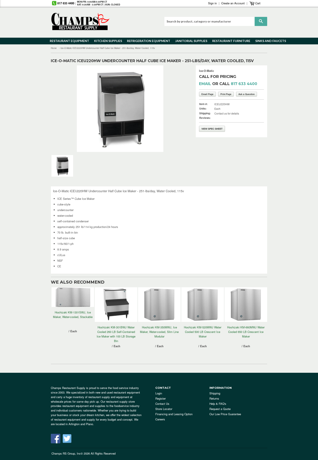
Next (179, 108)
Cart (257, 3)
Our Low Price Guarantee (225, 414)
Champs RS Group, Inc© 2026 (70, 453)
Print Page (225, 94)
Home (54, 48)
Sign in (212, 3)
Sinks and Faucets (269, 41)
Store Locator (163, 409)
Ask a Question (246, 94)
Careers (160, 419)
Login (158, 393)
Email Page (207, 94)
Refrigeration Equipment (146, 41)
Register (160, 398)
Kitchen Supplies (106, 41)
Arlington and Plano (81, 424)
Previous (61, 108)
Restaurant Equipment (67, 41)
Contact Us (162, 404)
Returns (214, 398)
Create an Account (233, 3)
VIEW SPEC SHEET (212, 128)
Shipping (214, 393)
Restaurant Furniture (229, 41)
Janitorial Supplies (189, 41)
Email (205, 83)
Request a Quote (220, 409)
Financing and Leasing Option (174, 414)
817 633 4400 (65, 3)
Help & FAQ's (217, 404)
